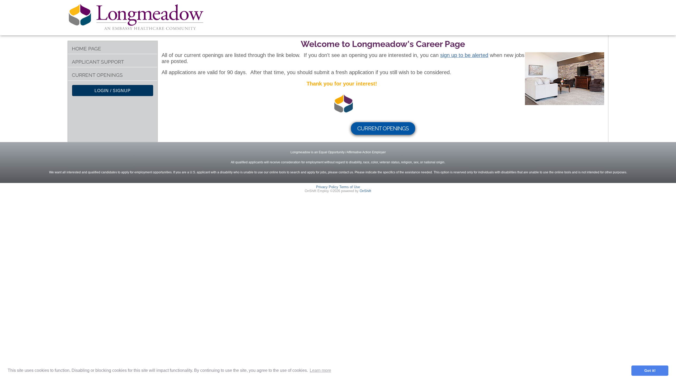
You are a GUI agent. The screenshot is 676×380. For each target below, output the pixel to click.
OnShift (365, 191)
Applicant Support (98, 62)
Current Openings (97, 75)
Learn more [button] (320, 370)
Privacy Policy (327, 187)
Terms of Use (349, 187)
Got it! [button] (650, 370)
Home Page (86, 49)
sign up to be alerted (464, 55)
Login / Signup (113, 90)
